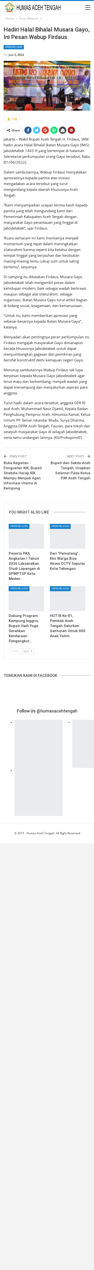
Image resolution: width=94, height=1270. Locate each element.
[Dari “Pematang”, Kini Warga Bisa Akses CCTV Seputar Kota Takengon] (67, 536)
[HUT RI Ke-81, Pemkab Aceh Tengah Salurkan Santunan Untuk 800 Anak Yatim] (67, 598)
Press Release (13, 47)
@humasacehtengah (57, 710)
